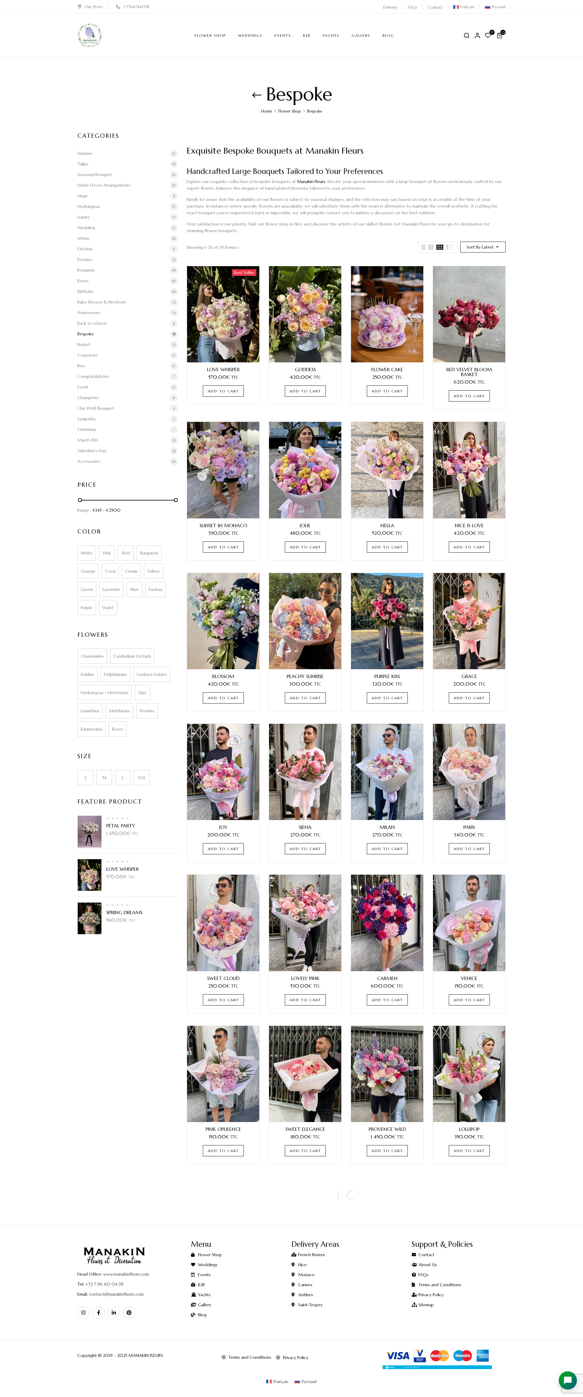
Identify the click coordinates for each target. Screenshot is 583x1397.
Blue (135, 589)
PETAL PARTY (120, 825)
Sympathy (86, 419)
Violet (108, 607)
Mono (83, 238)
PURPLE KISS (387, 676)
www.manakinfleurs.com (126, 1274)
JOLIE (305, 525)
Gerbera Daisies (152, 674)
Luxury (83, 217)
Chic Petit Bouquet (95, 408)
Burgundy (149, 553)
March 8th (87, 440)
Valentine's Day (92, 450)
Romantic (86, 270)
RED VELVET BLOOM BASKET (469, 371)
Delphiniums (115, 674)
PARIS (469, 827)
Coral (110, 571)
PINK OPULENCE (223, 1129)
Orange (88, 571)
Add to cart (223, 391)
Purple (87, 607)
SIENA (305, 827)
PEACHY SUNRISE (305, 676)
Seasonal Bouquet (94, 174)
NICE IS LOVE (469, 525)
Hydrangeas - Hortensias (104, 692)
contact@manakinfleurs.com (116, 1294)
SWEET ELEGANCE (305, 1129)
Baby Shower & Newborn (101, 302)
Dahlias (87, 674)
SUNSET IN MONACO (223, 525)
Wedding (86, 227)
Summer (85, 153)
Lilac (143, 692)
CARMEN (387, 978)
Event (82, 387)
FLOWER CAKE (387, 369)
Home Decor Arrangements (104, 185)
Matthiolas (119, 711)
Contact (435, 7)
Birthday (85, 291)
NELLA (387, 525)
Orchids (85, 249)
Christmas (86, 429)
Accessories (88, 461)
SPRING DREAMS (124, 912)
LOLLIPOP (469, 1129)
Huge (82, 195)
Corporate (87, 355)
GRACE (469, 676)
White (87, 553)
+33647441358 (136, 6)
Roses (83, 280)
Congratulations (93, 376)
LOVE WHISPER (122, 869)
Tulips (82, 164)
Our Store (94, 6)
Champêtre (88, 397)
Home (266, 111)
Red (126, 553)
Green (87, 589)
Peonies (84, 259)
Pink (107, 553)
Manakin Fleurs (311, 181)
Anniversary (88, 312)
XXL (142, 777)
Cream (131, 571)
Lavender (111, 589)
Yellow (153, 571)
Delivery (390, 7)
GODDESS (305, 369)
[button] (500, 35)
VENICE (469, 978)
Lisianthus (90, 711)
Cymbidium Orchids (132, 656)
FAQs (412, 7)
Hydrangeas (88, 206)
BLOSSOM (223, 676)
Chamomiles (92, 656)
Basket (83, 344)
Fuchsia (155, 589)
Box (81, 365)
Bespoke (85, 334)
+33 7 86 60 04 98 (104, 1284)
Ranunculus (91, 729)
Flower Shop (289, 111)
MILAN (387, 827)
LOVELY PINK (305, 978)
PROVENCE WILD (387, 1129)
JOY (223, 827)
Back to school (91, 323)
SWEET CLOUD (223, 978)
